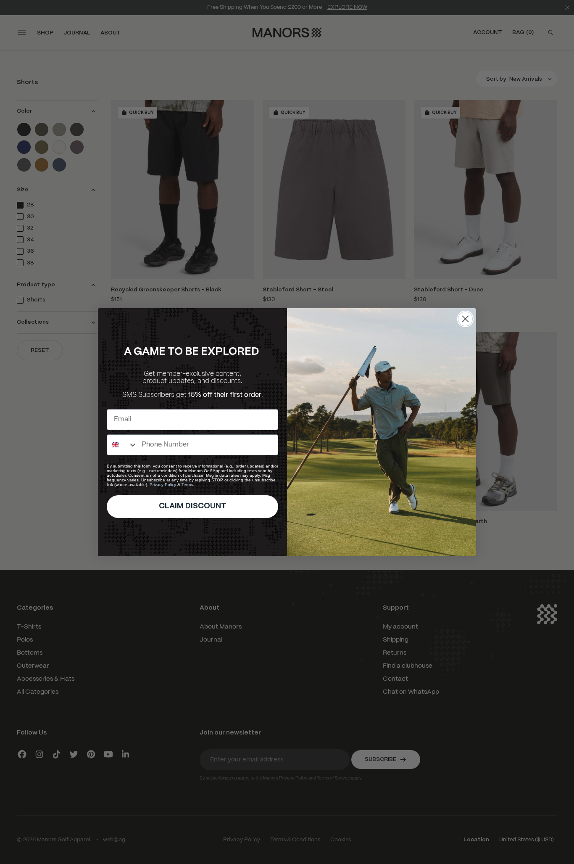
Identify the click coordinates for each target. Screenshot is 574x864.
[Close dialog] (465, 319)
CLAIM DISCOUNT (192, 506)
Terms (187, 484)
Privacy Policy (163, 484)
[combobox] (122, 445)
